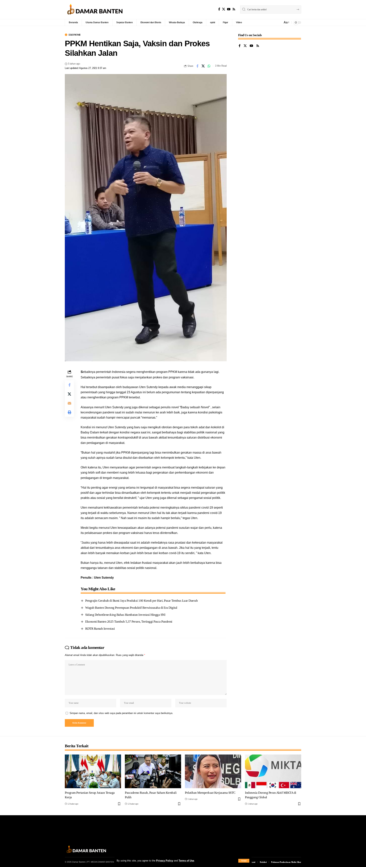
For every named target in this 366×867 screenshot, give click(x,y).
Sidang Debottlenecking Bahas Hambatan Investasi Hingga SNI (125, 615)
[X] (223, 9)
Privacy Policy (164, 860)
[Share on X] (203, 66)
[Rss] (233, 9)
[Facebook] (219, 9)
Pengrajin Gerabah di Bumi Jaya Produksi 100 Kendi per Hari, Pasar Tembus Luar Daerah (141, 600)
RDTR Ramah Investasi (100, 628)
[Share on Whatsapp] (209, 66)
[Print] (69, 412)
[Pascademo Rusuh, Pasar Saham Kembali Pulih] (153, 771)
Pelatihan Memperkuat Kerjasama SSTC (210, 792)
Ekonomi (74, 34)
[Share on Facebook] (197, 66)
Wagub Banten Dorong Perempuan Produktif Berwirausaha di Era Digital (131, 607)
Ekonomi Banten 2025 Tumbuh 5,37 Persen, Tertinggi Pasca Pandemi (128, 621)
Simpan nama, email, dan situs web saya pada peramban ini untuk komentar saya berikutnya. (121, 713)
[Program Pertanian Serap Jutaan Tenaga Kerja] (93, 771)
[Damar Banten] (95, 9)
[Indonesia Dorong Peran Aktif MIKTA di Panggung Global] (273, 771)
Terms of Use (186, 860)
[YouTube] (228, 9)
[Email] (69, 403)
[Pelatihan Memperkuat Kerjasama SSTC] (213, 771)
